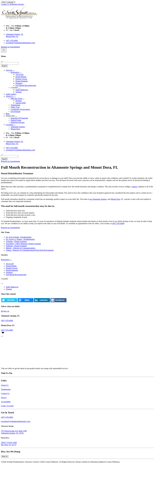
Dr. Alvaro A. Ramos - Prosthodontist (20, 239)
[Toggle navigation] (4, 50)
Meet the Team (17, 98)
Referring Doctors (17, 4)
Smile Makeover (22, 90)
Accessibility (6, 402)
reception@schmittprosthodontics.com (20, 43)
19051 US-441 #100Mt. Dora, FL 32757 (9, 443)
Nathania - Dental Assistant (16, 246)
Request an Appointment (10, 47)
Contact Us (5, 4)
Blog (8, 114)
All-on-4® (19, 75)
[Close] (2, 61)
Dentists (19, 101)
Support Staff (21, 103)
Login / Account (7, 406)
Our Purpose (15, 111)
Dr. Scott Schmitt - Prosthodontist (18, 237)
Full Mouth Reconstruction (26, 85)
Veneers (19, 92)
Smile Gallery (11, 94)
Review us (5, 311)
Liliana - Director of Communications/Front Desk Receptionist (30, 250)
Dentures (19, 83)
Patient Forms (16, 120)
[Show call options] (2, 336)
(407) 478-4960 (12, 41)
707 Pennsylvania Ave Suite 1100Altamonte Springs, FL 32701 (14, 432)
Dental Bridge (21, 77)
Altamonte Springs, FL (14, 34)
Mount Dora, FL (12, 36)
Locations (10, 125)
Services (9, 70)
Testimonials (15, 105)
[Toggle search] (2, 154)
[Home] (19, 22)
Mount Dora (15, 129)
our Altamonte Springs (98, 199)
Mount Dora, (116, 199)
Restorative (15, 72)
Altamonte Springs (18, 127)
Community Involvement (20, 109)
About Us (10, 96)
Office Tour (15, 107)
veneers (134, 187)
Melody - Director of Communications (20, 248)
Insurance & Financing (19, 118)
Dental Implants (22, 81)
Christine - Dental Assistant (16, 241)
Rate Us (5, 456)
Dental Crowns (21, 79)
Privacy (4, 398)
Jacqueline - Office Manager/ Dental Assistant (23, 244)
